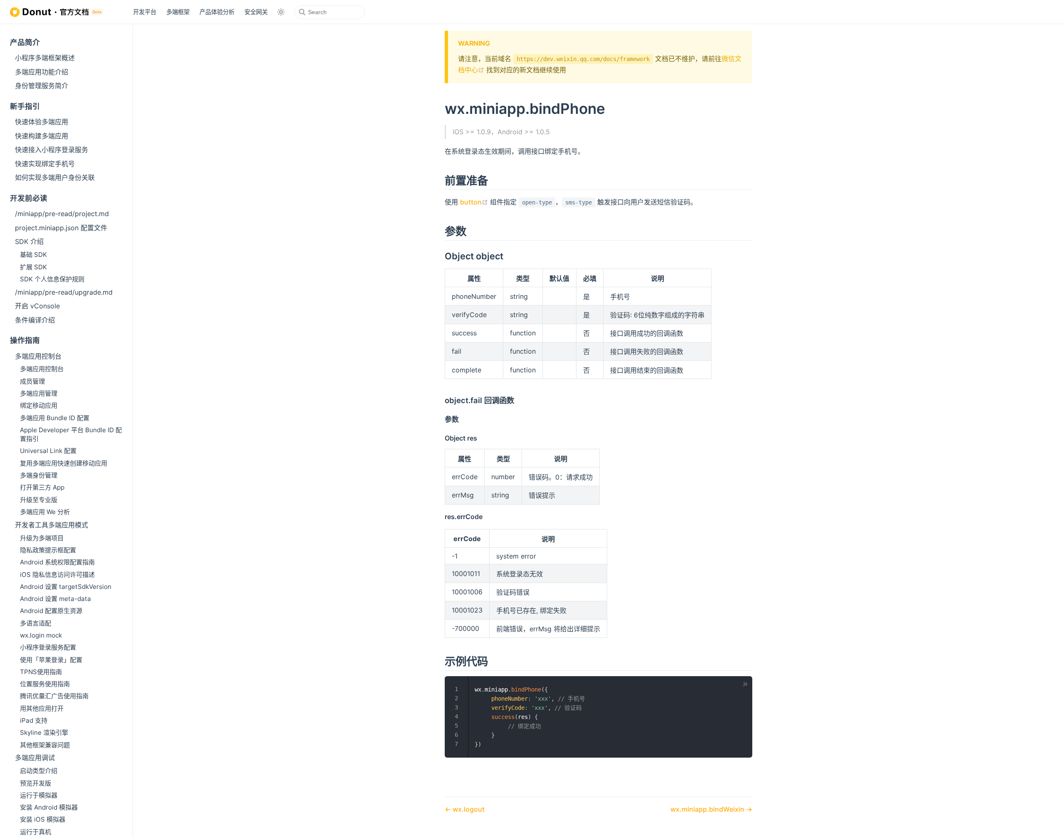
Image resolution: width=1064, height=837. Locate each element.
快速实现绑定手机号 (45, 164)
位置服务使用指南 (45, 684)
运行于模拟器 (38, 795)
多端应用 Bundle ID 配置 (54, 418)
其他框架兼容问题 (45, 745)
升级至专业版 (38, 500)
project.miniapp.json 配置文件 (61, 228)
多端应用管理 (38, 393)
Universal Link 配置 (48, 451)
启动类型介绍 (38, 771)
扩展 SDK (33, 267)
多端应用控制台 (38, 356)
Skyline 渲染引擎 (44, 732)
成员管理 (32, 381)
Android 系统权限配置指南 (57, 562)
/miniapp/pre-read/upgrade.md (64, 292)
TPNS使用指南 (41, 672)
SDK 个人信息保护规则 (52, 279)
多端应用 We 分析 (45, 512)
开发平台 (144, 11)
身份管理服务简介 (41, 85)
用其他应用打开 (42, 708)
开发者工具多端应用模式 (51, 525)
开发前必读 (28, 198)
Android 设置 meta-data (55, 599)
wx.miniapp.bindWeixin (708, 809)
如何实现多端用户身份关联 (55, 177)
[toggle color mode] (281, 12)
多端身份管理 (38, 475)
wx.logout (468, 809)
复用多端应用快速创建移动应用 (63, 463)
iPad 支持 (33, 720)
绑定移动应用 (38, 405)
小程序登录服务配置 (48, 647)
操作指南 (25, 340)
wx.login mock (41, 635)
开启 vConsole (37, 306)
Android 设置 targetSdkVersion (65, 587)
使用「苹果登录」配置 (51, 660)
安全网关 (256, 11)
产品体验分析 (217, 11)
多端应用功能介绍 (41, 72)
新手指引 (25, 106)
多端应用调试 (35, 757)
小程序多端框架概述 (45, 58)
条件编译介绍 (35, 320)
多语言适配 (35, 623)
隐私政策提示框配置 (48, 550)
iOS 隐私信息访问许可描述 (57, 575)
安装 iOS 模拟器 (42, 819)
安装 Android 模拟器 (49, 807)
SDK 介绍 (29, 241)
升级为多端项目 (42, 538)
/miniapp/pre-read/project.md (62, 213)
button (474, 202)
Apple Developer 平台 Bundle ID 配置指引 (71, 434)
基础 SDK (33, 254)
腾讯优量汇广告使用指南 (54, 696)
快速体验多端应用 (41, 122)
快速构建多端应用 (41, 136)
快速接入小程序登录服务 (51, 149)
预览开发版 (35, 783)
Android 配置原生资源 (51, 611)
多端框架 (178, 11)
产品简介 (25, 42)
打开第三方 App (42, 487)
